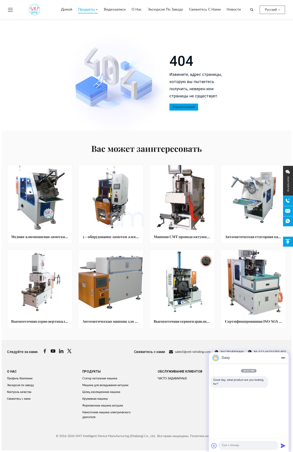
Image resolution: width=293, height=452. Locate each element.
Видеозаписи (115, 9)
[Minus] (283, 357)
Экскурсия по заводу (165, 9)
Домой (66, 9)
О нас (137, 9)
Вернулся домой (184, 107)
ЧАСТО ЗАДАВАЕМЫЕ (172, 378)
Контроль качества (19, 392)
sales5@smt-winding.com (192, 351)
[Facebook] (44, 351)
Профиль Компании (19, 378)
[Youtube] (53, 351)
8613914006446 (232, 351)
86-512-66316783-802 (270, 351)
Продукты (87, 9)
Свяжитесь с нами (205, 9)
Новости (234, 9)
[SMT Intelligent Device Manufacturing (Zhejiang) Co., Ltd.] (29, 10)
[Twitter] (69, 351)
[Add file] (214, 445)
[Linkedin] (61, 351)
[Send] (283, 445)
